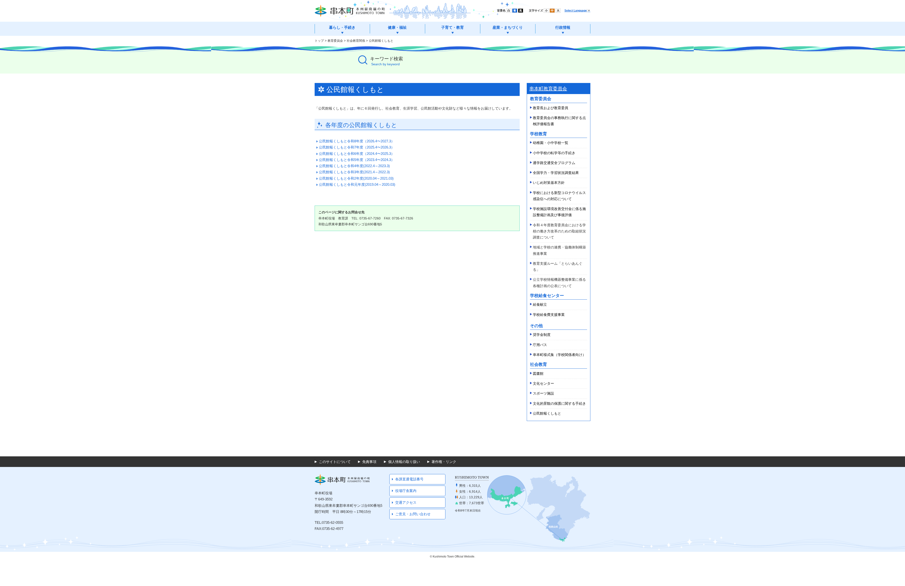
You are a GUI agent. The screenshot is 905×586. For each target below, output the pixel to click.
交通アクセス (405, 502)
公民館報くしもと (547, 413)
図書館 (538, 373)
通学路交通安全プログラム (554, 163)
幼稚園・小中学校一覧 (550, 143)
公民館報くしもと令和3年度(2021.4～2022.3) (354, 172)
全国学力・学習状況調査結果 (556, 173)
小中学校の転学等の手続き (554, 153)
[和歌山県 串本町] (350, 11)
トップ (319, 40)
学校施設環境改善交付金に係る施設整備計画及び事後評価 (559, 212)
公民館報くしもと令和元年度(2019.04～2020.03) (357, 184)
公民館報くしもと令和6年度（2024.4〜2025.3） (357, 154)
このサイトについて (335, 462)
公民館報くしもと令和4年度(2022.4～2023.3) (354, 166)
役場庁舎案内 (405, 491)
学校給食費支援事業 (549, 315)
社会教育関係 (356, 40)
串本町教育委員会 (548, 88)
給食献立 (540, 304)
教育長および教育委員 (550, 108)
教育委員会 (335, 40)
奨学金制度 (542, 335)
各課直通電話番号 (409, 479)
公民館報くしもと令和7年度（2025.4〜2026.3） (357, 147)
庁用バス (540, 345)
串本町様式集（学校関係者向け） (559, 355)
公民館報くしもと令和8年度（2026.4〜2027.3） (357, 141)
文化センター (543, 383)
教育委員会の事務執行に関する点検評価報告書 (559, 121)
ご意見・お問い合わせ (413, 514)
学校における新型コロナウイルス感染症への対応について (559, 196)
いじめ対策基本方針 (549, 183)
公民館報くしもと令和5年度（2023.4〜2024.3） (357, 160)
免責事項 (369, 462)
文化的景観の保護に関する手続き (559, 403)
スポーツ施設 (543, 393)
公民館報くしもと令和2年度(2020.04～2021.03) (356, 178)
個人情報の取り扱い (404, 462)
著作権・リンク (444, 462)
